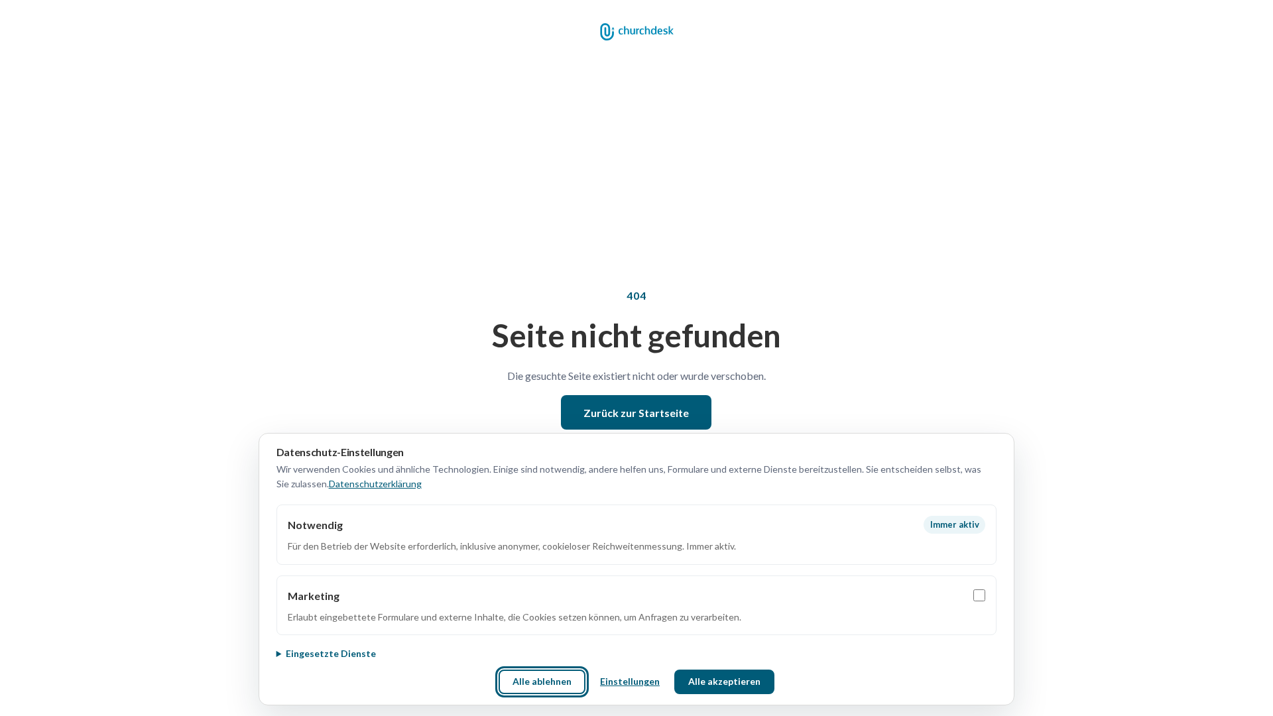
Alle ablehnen (542, 681)
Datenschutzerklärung (375, 483)
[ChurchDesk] (636, 32)
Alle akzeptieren (724, 681)
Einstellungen (630, 681)
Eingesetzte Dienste (331, 653)
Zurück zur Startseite (636, 412)
